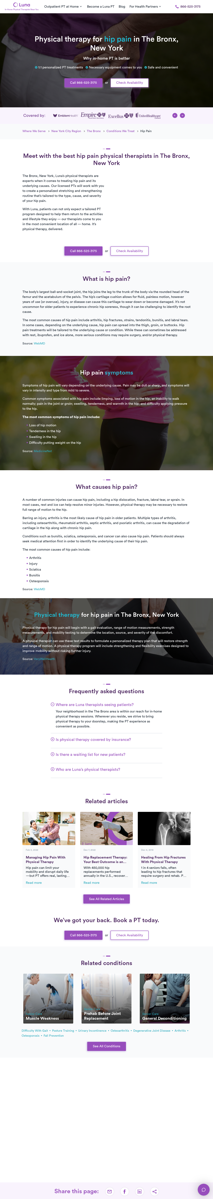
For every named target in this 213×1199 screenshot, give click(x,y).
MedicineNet (43, 451)
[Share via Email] (110, 1191)
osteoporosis (31, 1035)
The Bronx (94, 131)
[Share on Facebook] (124, 1191)
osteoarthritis (120, 1030)
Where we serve (34, 131)
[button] (174, 115)
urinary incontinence (92, 1030)
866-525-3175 (190, 6)
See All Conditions (106, 1046)
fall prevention (54, 1035)
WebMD (39, 343)
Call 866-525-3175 (83, 82)
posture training (63, 1030)
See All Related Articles (106, 899)
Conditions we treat (120, 131)
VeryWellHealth (44, 658)
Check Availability (129, 82)
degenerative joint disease (152, 1030)
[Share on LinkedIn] (139, 1191)
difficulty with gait (35, 1030)
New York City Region (66, 131)
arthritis (181, 1030)
